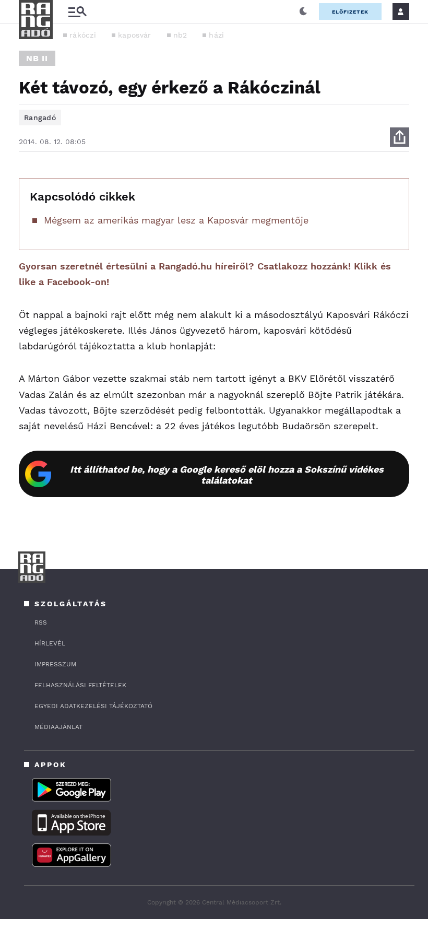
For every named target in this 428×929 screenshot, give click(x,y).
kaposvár (134, 35)
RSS (40, 622)
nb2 (180, 35)
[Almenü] (77, 11)
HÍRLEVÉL (49, 643)
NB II (37, 58)
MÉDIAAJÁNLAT (58, 727)
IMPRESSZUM (55, 664)
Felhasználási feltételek (80, 685)
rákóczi (82, 35)
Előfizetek (350, 12)
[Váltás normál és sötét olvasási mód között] (303, 11)
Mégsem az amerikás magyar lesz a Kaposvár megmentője (176, 220)
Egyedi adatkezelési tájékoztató (93, 706)
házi (216, 35)
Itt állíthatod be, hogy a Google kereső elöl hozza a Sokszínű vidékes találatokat (227, 475)
